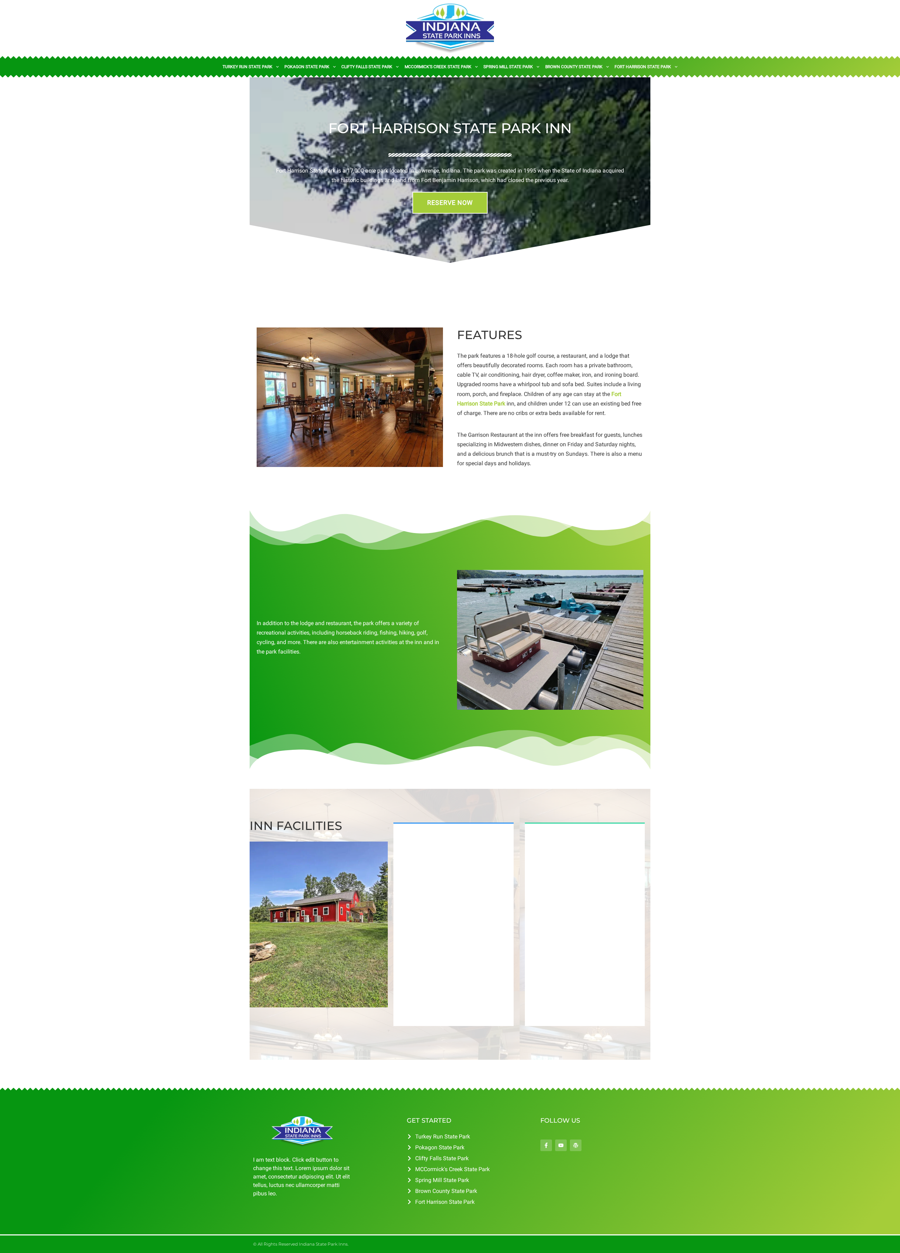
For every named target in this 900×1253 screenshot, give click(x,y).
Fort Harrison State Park (643, 66)
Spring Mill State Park (508, 66)
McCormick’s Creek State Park (438, 66)
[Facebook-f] (546, 1145)
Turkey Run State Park (247, 66)
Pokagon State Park (306, 66)
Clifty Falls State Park (366, 66)
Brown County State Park (574, 66)
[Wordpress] (575, 1145)
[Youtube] (561, 1145)
